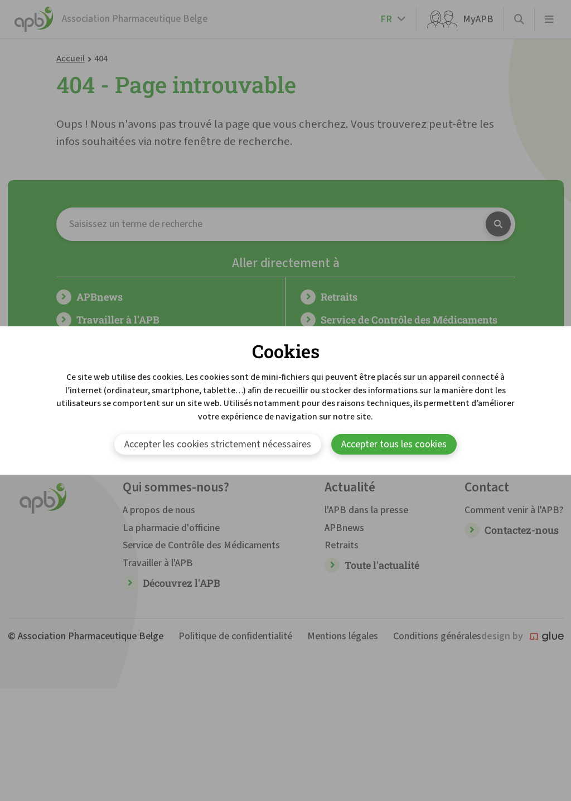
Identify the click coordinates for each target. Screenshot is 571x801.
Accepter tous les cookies (394, 444)
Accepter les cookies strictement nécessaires (217, 444)
